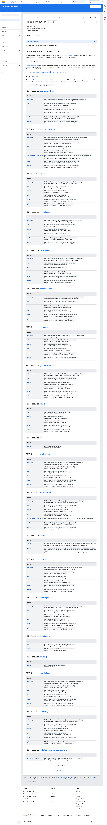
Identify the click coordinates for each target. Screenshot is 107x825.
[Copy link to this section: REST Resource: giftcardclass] (52, 327)
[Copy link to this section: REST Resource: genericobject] (53, 289)
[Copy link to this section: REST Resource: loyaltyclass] (51, 454)
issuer (42, 404)
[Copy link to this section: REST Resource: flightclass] (50, 174)
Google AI (78, 815)
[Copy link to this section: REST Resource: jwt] (44, 438)
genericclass (45, 250)
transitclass (45, 673)
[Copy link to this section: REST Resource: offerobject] (51, 598)
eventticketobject (47, 129)
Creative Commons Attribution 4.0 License (65, 777)
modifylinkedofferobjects (35, 155)
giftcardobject (46, 365)
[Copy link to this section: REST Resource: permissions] (51, 636)
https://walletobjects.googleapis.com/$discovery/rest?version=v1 (47, 72)
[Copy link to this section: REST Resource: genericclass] (52, 250)
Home (27, 17)
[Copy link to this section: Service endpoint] (39, 77)
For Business (49, 2)
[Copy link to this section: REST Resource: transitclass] (51, 673)
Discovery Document (33, 65)
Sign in (103, 2)
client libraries (68, 55)
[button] (9, 24)
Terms (24, 821)
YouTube (52, 804)
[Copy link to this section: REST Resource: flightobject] (51, 212)
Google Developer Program (29, 791)
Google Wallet (40, 17)
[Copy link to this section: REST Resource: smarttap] (49, 657)
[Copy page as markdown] (53, 22)
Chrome (78, 793)
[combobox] (79, 1)
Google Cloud (79, 804)
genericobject (46, 289)
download (29, 543)
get (28, 103)
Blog (35, 2)
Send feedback (90, 22)
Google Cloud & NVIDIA (28, 801)
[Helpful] (93, 18)
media (42, 535)
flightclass (44, 173)
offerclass (44, 559)
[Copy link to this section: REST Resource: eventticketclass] (55, 91)
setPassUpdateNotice (33, 758)
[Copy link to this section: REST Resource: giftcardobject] (53, 366)
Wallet (13, 2)
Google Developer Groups (29, 793)
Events (41, 2)
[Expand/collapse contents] (35, 26)
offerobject (45, 598)
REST (3, 10)
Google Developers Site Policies (43, 778)
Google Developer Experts (29, 796)
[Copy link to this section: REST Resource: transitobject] (52, 712)
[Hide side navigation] (18, 822)
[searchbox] (10, 15)
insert (29, 108)
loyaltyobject (45, 492)
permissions (45, 636)
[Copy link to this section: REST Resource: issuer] (46, 404)
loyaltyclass (45, 454)
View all (78, 809)
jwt (41, 438)
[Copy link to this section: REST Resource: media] (46, 535)
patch (28, 117)
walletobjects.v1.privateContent (53, 750)
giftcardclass (45, 327)
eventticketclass (47, 91)
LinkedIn (52, 798)
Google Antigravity (80, 801)
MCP (8, 10)
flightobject (45, 212)
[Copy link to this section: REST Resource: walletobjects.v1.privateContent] (68, 750)
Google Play (79, 806)
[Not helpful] (95, 18)
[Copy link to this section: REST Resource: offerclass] (49, 559)
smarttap (43, 657)
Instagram (52, 796)
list (28, 112)
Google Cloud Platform (67, 815)
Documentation (25, 2)
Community (59, 2)
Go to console (95, 6)
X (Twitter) (52, 801)
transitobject (45, 711)
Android (14, 10)
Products (33, 17)
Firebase (78, 796)
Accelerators (26, 798)
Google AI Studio (80, 798)
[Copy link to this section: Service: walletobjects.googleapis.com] (60, 51)
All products (87, 815)
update (29, 121)
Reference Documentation (11, 7)
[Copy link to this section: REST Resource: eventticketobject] (56, 129)
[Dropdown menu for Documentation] (31, 2)
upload (29, 548)
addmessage (30, 99)
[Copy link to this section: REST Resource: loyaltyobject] (52, 493)
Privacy (29, 821)
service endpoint (31, 80)
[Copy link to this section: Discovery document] (42, 62)
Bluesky (51, 793)
